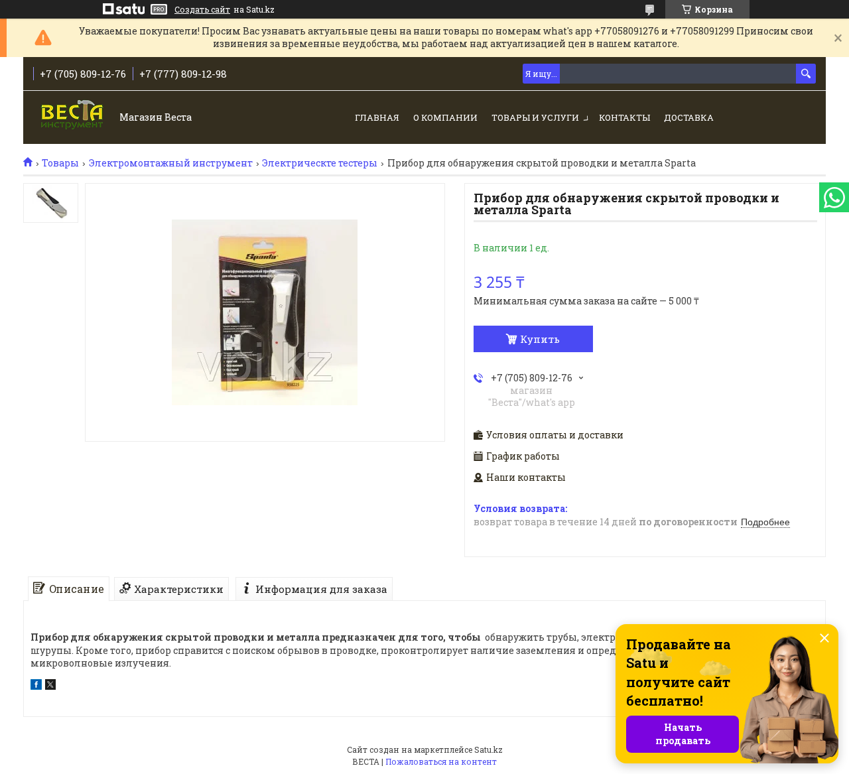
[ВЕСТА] (73, 118)
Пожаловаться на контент (441, 761)
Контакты (624, 117)
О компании (445, 117)
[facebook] (36, 686)
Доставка (689, 117)
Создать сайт (202, 9)
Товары (60, 163)
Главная (377, 117)
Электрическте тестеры (319, 163)
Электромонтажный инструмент (171, 163)
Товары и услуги (535, 117)
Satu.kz (488, 749)
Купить (540, 339)
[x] (50, 686)
